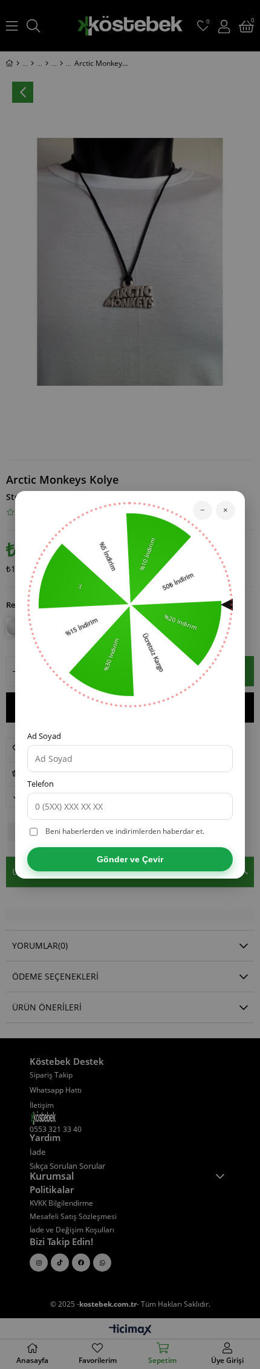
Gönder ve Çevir (130, 859)
